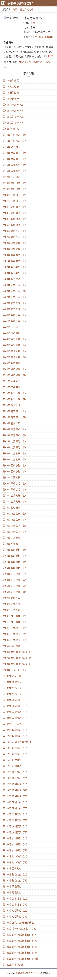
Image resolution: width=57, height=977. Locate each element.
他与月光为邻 (26, 9)
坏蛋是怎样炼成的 (19, 3)
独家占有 (23, 62)
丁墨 (32, 22)
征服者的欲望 (37, 62)
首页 (15, 9)
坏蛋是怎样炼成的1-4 (28, 972)
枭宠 (48, 62)
